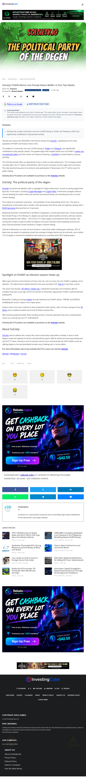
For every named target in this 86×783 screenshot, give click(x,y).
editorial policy (27, 475)
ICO (13, 363)
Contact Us (60, 695)
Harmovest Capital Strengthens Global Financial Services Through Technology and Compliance (68, 571)
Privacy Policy (48, 695)
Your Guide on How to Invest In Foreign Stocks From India (25, 559)
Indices (14, 540)
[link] (10, 3)
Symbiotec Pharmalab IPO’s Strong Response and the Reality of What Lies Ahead (26, 547)
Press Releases (59, 540)
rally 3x (61, 284)
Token (29, 363)
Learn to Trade (59, 550)
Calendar (29, 695)
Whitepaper (14, 354)
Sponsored (46, 90)
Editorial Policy (74, 695)
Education (10, 695)
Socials (24, 354)
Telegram (57, 148)
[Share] (3, 96)
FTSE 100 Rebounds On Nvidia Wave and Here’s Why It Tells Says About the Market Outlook (26, 535)
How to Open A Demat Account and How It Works (67, 546)
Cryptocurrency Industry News (33, 90)
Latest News (43, 700)
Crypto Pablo (51, 191)
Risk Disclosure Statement (10, 732)
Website (5, 354)
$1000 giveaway (8, 208)
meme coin (21, 363)
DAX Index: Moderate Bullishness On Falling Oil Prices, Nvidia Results (69, 559)
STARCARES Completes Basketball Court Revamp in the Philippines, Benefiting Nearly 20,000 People (68, 535)
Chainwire (23, 506)
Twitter (47, 148)
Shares (14, 552)
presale (54, 141)
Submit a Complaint (12, 765)
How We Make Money (13, 769)
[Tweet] (9, 96)
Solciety (5, 188)
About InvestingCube (13, 754)
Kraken (29, 300)
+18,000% (55, 154)
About (37, 695)
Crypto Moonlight (35, 191)
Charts (19, 695)
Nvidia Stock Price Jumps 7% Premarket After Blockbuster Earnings (24, 571)
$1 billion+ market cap (31, 289)
